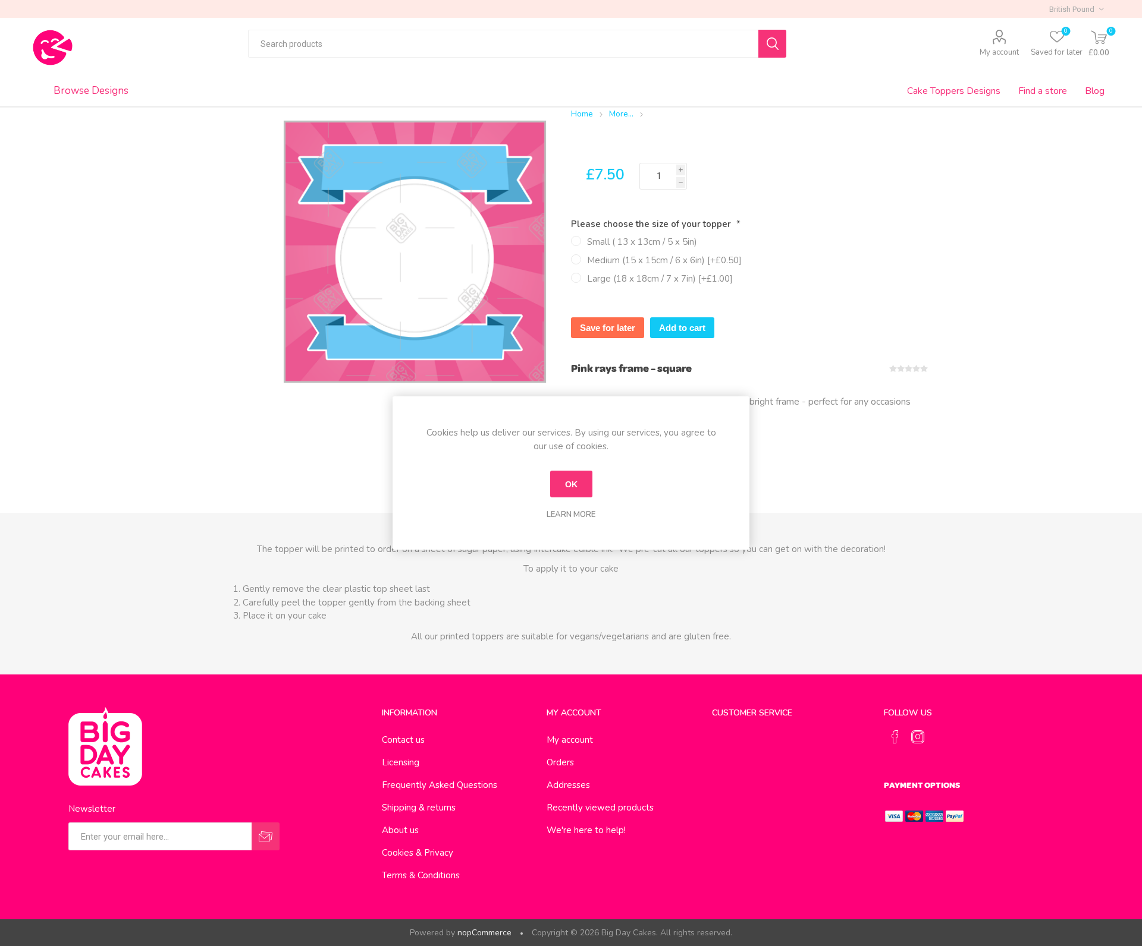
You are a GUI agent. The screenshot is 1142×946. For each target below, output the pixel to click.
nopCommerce (484, 932)
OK (571, 484)
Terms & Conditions (421, 875)
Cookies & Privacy (417, 853)
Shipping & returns (419, 807)
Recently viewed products (600, 807)
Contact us (403, 740)
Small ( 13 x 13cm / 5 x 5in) (642, 242)
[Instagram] (917, 736)
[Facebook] (895, 736)
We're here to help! (586, 830)
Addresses (568, 785)
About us (400, 830)
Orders (560, 762)
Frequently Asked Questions (439, 785)
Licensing (400, 762)
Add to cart (682, 328)
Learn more (571, 514)
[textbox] (503, 44)
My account (999, 52)
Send (266, 836)
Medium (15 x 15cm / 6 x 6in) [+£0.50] (664, 260)
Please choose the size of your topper (652, 224)
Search (772, 44)
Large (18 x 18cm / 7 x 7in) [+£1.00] (660, 279)
